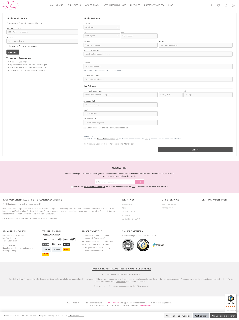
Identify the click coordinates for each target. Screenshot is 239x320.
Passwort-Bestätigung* (92, 75)
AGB (146, 139)
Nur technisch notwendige (178, 316)
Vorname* (87, 41)
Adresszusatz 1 (89, 101)
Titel (122, 32)
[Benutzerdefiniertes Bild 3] (66, 244)
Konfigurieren (201, 316)
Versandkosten (113, 303)
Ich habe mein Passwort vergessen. (21, 46)
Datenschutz (128, 212)
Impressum (127, 204)
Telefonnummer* (90, 119)
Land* (86, 110)
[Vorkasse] (45, 239)
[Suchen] (211, 5)
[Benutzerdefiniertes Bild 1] (45, 244)
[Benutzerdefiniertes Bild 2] (56, 244)
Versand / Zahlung (131, 219)
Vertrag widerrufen (214, 199)
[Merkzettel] (218, 5)
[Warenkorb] (233, 5)
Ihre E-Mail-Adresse (13, 28)
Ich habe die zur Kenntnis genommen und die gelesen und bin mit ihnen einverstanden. (120, 187)
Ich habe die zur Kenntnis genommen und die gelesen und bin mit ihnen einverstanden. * (134, 139)
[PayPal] (53, 239)
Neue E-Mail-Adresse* (92, 50)
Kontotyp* (87, 23)
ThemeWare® (145, 305)
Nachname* (163, 41)
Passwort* (87, 62)
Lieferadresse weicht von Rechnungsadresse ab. (107, 128)
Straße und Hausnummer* (93, 91)
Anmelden (13, 52)
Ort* (185, 91)
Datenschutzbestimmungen (107, 139)
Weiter (195, 149)
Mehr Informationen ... (76, 316)
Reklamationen (169, 204)
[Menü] (235, 295)
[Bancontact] (73, 239)
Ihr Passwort (11, 37)
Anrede (86, 32)
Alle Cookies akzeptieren (223, 316)
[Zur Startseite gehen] (10, 5)
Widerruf (126, 215)
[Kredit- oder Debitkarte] (62, 239)
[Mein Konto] (226, 5)
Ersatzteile (167, 208)
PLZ (160, 91)
